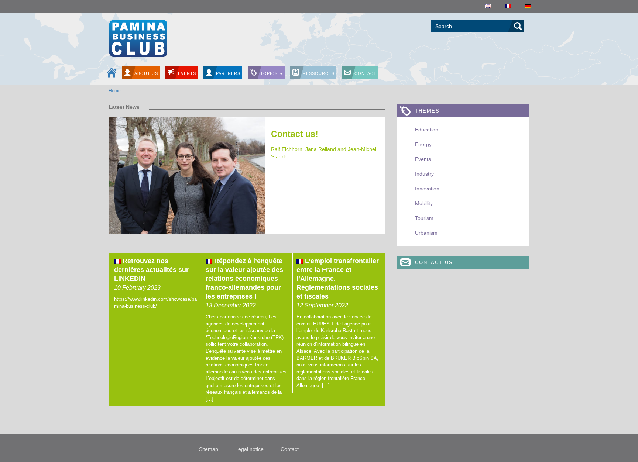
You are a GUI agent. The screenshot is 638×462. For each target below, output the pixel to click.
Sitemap (208, 449)
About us (146, 73)
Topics (269, 73)
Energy (423, 144)
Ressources (319, 73)
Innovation (427, 189)
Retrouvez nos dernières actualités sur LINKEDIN (151, 269)
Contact (365, 73)
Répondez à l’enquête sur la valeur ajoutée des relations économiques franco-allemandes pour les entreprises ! (244, 278)
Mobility (424, 203)
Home (115, 90)
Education (426, 129)
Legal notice (249, 449)
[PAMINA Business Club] (138, 37)
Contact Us (434, 262)
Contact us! (294, 134)
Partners (228, 73)
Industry (424, 174)
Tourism (424, 218)
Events (187, 73)
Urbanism (426, 233)
